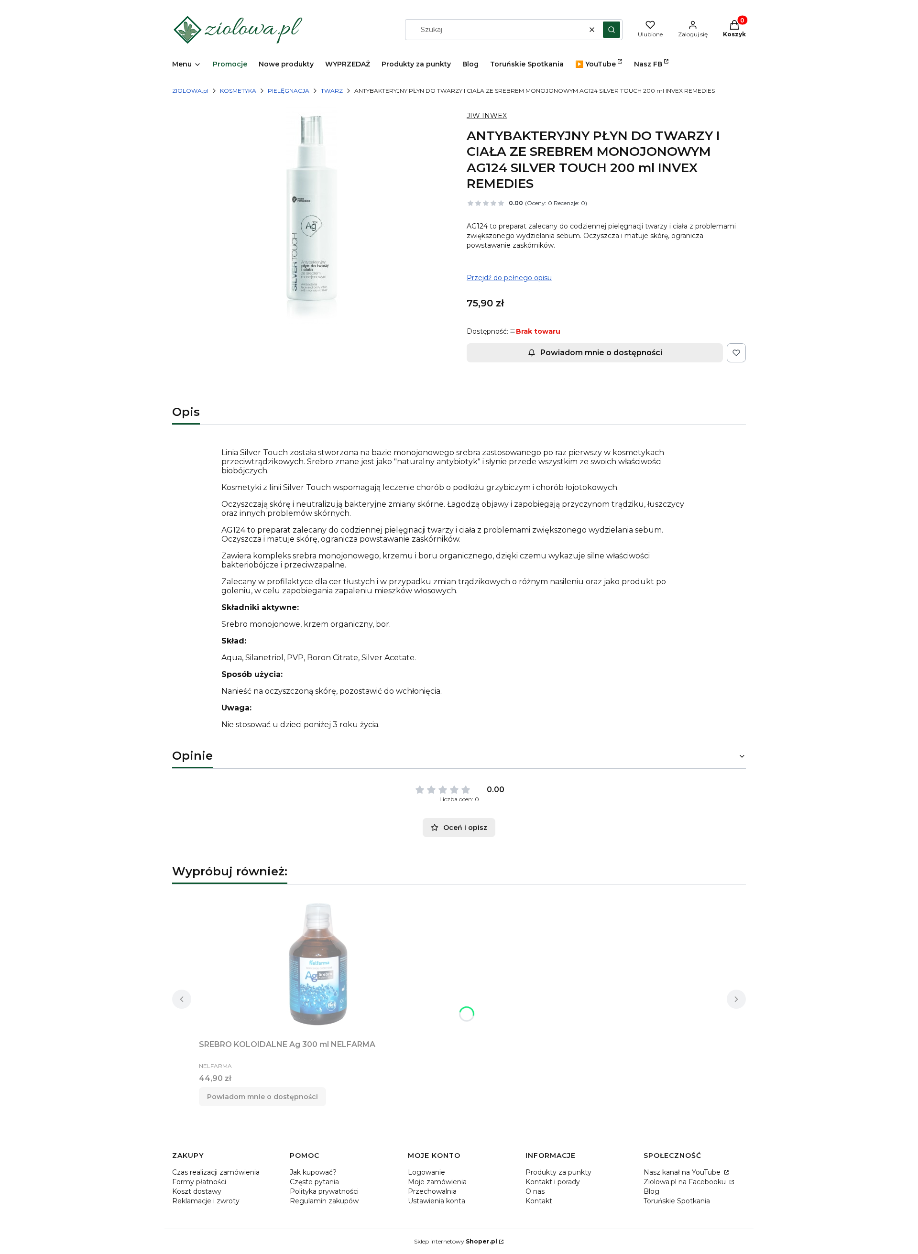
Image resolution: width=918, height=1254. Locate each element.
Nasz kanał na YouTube (683, 1172)
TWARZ (332, 90)
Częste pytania (314, 1182)
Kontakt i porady (552, 1182)
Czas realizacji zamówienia (216, 1172)
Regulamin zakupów (324, 1201)
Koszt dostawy (196, 1191)
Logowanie (426, 1172)
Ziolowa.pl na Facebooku (686, 1182)
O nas (535, 1191)
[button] (611, 30)
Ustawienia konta (436, 1201)
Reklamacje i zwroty (206, 1201)
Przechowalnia (432, 1191)
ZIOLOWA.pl (190, 90)
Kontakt (538, 1201)
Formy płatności (199, 1182)
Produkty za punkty (558, 1172)
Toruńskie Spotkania (677, 1201)
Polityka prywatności (324, 1191)
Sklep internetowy (455, 1241)
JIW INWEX (487, 115)
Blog (651, 1191)
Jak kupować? (313, 1172)
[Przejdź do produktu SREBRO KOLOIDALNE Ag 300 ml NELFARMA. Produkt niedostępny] (318, 964)
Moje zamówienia (437, 1182)
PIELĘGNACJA (288, 90)
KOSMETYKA (238, 90)
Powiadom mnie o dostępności (601, 352)
